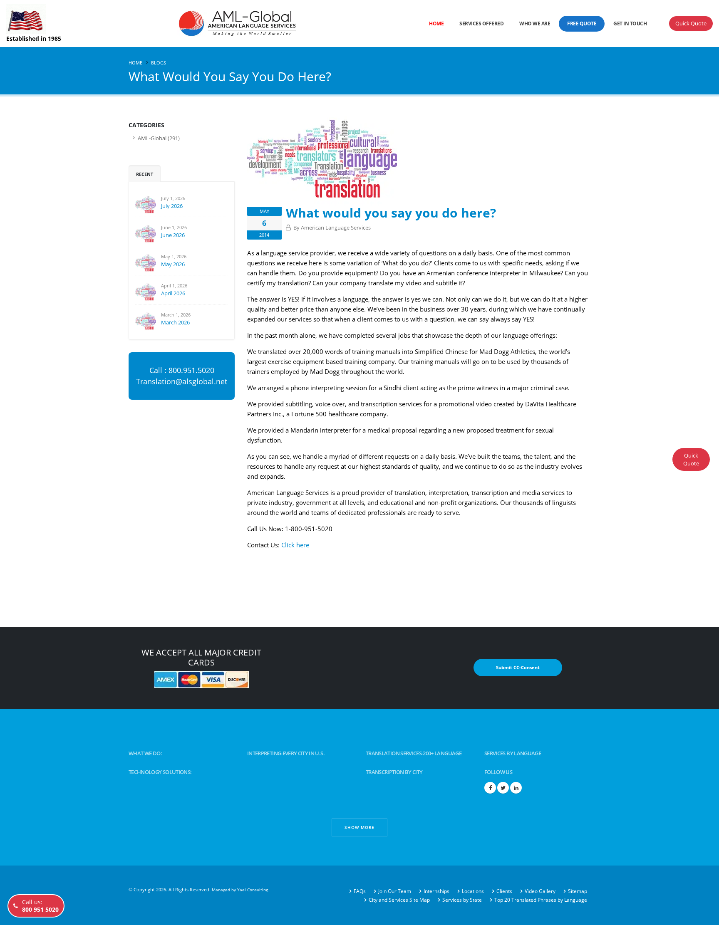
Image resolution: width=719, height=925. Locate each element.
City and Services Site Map (399, 899)
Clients (504, 891)
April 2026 (173, 293)
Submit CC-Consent (518, 667)
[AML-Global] (212, 23)
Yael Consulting (252, 890)
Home (436, 23)
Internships (436, 891)
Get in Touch (630, 23)
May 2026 (173, 264)
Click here (295, 545)
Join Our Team (394, 891)
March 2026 (175, 322)
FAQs (360, 891)
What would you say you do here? (391, 212)
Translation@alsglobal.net (181, 381)
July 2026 (172, 206)
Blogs (158, 62)
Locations (473, 891)
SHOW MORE (359, 827)
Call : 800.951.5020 (181, 370)
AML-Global (152, 138)
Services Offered (481, 23)
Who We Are (534, 23)
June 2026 (173, 235)
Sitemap (577, 891)
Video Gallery (540, 891)
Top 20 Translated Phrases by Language (540, 899)
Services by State (462, 899)
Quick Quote (691, 23)
